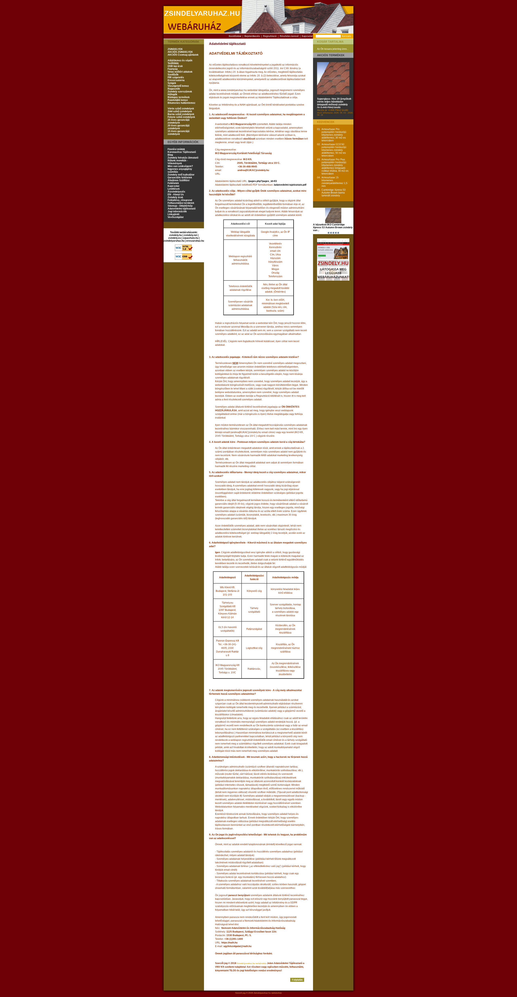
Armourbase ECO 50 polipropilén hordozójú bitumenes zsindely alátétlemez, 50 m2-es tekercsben (334, 150)
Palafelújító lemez (178, 100)
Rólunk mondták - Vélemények (178, 162)
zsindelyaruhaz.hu (174, 240)
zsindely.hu (175, 235)
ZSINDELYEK (175, 49)
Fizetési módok (176, 149)
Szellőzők (173, 74)
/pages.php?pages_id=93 (262, 181)
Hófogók (172, 94)
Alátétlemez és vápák (180, 60)
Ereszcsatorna (176, 80)
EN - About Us (176, 194)
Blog (170, 154)
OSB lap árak (175, 66)
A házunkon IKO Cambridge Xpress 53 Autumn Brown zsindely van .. (333, 227)
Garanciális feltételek (180, 177)
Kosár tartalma (330, 41)
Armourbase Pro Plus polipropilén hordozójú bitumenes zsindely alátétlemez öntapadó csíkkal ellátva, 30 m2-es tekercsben (335, 166)
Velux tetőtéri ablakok (180, 71)
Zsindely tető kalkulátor (181, 174)
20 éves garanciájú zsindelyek (178, 127)
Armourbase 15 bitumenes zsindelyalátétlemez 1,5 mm (334, 181)
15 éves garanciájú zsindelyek (178, 132)
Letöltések (174, 188)
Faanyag (173, 69)
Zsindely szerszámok (180, 91)
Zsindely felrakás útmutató (183, 157)
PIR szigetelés (176, 77)
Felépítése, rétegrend (180, 200)
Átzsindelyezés (176, 191)
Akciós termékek (331, 55)
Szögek (172, 83)
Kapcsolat (307, 36)
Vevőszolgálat (176, 217)
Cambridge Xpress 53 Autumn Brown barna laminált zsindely (334, 192)
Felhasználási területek (181, 203)
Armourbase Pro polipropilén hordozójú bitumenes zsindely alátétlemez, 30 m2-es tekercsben (334, 135)
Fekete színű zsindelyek (181, 117)
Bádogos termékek (179, 97)
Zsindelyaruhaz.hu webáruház (268, 993)
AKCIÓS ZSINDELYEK (180, 52)
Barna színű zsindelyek (181, 114)
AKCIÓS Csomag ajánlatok (183, 54)
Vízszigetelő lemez (178, 86)
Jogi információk (177, 211)
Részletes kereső (289, 36)
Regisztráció (270, 36)
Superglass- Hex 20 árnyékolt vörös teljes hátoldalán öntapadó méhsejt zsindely (334, 101)
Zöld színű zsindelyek (180, 111)
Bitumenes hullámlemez (181, 102)
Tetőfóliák (173, 63)
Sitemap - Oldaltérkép (180, 205)
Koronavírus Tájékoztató (182, 152)
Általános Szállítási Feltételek (178, 182)
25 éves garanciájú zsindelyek (178, 121)
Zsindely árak (175, 197)
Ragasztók (174, 88)
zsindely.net (190, 235)
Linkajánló (173, 214)
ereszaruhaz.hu (195, 240)
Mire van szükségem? (180, 166)
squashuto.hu (190, 238)
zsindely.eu (174, 238)
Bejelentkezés (252, 36)
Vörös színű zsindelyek (181, 108)
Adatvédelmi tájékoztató (181, 208)
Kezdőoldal (235, 36)
